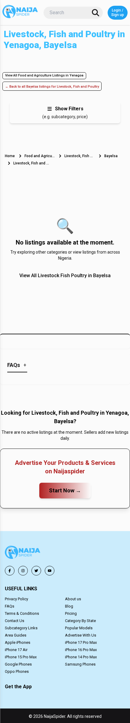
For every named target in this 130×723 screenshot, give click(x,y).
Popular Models (79, 628)
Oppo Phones (17, 671)
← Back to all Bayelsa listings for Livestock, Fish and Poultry (52, 87)
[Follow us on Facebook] (10, 570)
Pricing (71, 613)
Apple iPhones (17, 642)
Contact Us (14, 620)
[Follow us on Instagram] (23, 570)
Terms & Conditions (22, 613)
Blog (69, 606)
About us (73, 599)
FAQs (9, 606)
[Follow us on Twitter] (36, 570)
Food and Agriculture (39, 156)
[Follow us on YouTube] (49, 570)
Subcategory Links (21, 628)
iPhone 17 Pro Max (81, 642)
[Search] (95, 13)
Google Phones (18, 664)
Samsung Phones (80, 664)
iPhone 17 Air (16, 649)
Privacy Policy (16, 599)
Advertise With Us (80, 635)
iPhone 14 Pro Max (81, 657)
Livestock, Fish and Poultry (79, 156)
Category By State (80, 620)
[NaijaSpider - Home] (23, 553)
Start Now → (65, 490)
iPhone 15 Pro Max (21, 657)
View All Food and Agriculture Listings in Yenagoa (44, 75)
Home (10, 156)
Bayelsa (111, 156)
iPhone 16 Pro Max (81, 649)
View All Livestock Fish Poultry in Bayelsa (65, 275)
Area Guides (15, 635)
